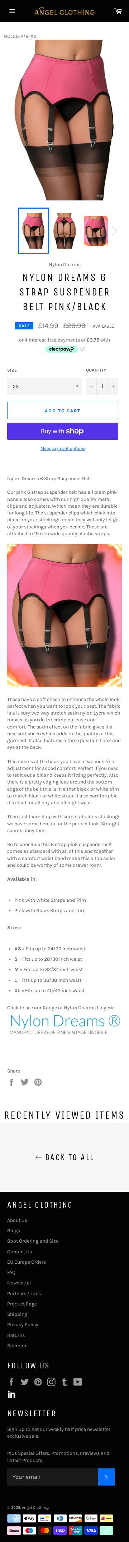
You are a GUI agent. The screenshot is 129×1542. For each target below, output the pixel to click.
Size (12, 370)
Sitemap (16, 1346)
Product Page (22, 1304)
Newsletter (19, 1283)
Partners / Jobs (24, 1293)
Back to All (68, 1157)
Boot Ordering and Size (32, 1241)
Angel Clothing (35, 1507)
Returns (16, 1335)
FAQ (11, 1272)
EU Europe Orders (26, 1262)
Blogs (13, 1231)
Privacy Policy (22, 1325)
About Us (17, 1220)
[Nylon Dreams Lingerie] (64, 1036)
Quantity (96, 370)
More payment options (62, 448)
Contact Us (19, 1252)
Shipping (17, 1314)
